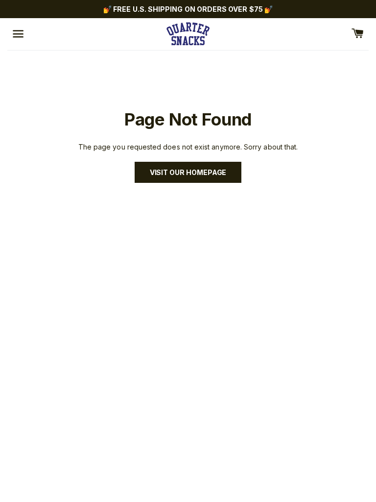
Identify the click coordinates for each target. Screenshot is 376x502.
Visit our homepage (188, 172)
